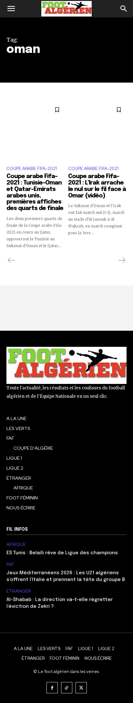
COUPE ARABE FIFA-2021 (31, 168)
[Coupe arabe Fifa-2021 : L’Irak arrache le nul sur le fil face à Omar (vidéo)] (97, 131)
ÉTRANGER (18, 591)
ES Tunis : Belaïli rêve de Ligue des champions (62, 553)
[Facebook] (52, 687)
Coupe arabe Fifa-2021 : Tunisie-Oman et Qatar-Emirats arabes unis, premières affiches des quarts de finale (34, 192)
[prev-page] (11, 260)
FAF (10, 564)
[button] (11, 8)
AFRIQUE (16, 544)
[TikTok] (66, 687)
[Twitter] (81, 687)
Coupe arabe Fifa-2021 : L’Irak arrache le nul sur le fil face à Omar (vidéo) (97, 186)
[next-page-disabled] (121, 260)
